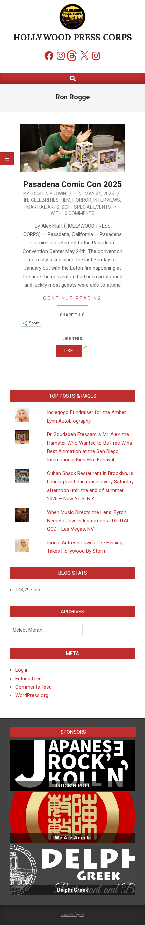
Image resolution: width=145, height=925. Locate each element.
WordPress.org (31, 695)
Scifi (66, 207)
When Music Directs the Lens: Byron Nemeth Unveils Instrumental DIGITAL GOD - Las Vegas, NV (88, 520)
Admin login (72, 914)
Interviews (106, 200)
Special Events (92, 207)
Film (65, 200)
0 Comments (80, 213)
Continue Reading (72, 298)
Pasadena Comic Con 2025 (72, 184)
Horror (81, 200)
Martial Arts (42, 207)
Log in (22, 670)
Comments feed (33, 687)
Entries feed (28, 678)
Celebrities (45, 200)
